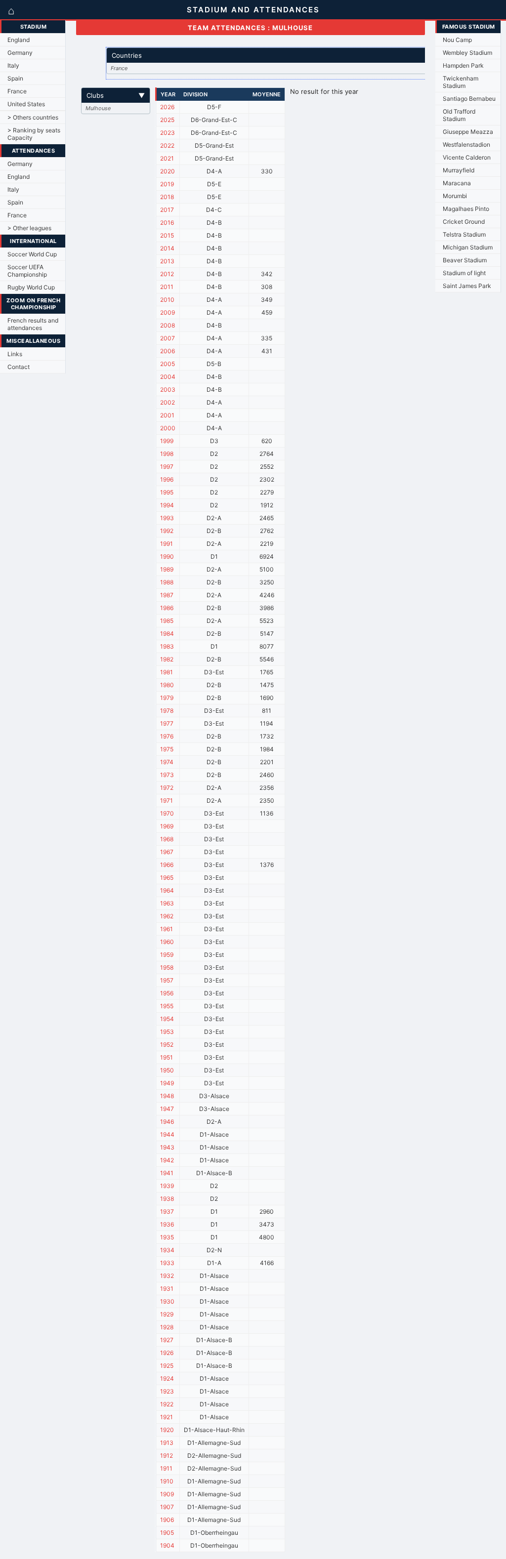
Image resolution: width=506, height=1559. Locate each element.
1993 (167, 518)
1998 (166, 453)
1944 (167, 1134)
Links (14, 354)
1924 (167, 1378)
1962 (166, 916)
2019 (167, 184)
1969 (166, 826)
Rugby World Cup (31, 287)
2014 (167, 248)
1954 (167, 1019)
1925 (166, 1365)
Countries (279, 55)
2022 (167, 145)
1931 (166, 1288)
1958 (166, 967)
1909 (167, 1494)
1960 (167, 941)
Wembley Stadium (467, 52)
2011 (166, 286)
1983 (167, 646)
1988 (166, 582)
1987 (166, 595)
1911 (166, 1468)
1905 (167, 1532)
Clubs (115, 95)
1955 (166, 1006)
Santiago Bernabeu (469, 98)
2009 (167, 312)
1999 (166, 441)
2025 (167, 119)
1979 (166, 697)
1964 (167, 890)
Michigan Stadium (468, 247)
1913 (166, 1442)
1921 (166, 1417)
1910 (166, 1481)
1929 (166, 1314)
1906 (167, 1519)
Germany (20, 52)
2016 (167, 222)
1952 (166, 1044)
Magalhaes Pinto (466, 208)
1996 (166, 479)
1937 (167, 1211)
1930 (167, 1301)
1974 (166, 762)
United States (26, 104)
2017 (167, 209)
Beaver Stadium (465, 260)
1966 (166, 864)
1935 (167, 1237)
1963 (167, 903)
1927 (166, 1340)
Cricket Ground (464, 221)
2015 (167, 235)
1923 (167, 1391)
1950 (167, 1070)
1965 (166, 877)
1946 (167, 1121)
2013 (167, 261)
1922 (166, 1404)
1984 (167, 633)
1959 (166, 954)
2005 (167, 364)
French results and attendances (32, 324)
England (18, 39)
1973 (167, 775)
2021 (167, 158)
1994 (167, 505)
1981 (166, 672)
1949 (167, 1083)
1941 (166, 1173)
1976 (166, 736)
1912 (166, 1455)
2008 (167, 325)
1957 (166, 980)
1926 (166, 1352)
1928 (166, 1327)
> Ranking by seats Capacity (33, 133)
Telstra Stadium (464, 234)
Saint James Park (467, 285)
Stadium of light (464, 273)
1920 (167, 1430)
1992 (166, 530)
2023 (167, 132)
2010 (167, 299)
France (17, 91)
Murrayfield (458, 170)
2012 (167, 274)
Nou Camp (457, 39)
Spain (15, 78)
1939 (167, 1186)
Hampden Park (463, 65)
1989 (166, 569)
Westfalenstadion (466, 144)
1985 (166, 620)
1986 (166, 608)
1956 (166, 993)
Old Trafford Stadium (459, 115)
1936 (167, 1224)
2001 (167, 415)
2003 (167, 389)
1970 (167, 813)
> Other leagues (29, 228)
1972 (166, 787)
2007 (167, 338)
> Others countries (32, 117)
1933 (167, 1263)
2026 (167, 107)
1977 (166, 723)
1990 (167, 556)
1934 (167, 1250)
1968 (166, 839)
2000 (167, 428)
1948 (167, 1096)
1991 (166, 543)
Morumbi (455, 196)
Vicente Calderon (467, 157)
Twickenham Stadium (460, 82)
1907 (167, 1507)
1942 (167, 1160)
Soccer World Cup (32, 254)
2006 (167, 351)
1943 (167, 1147)
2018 (167, 197)
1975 (166, 749)
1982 (166, 659)
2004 (167, 376)
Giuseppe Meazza (468, 131)
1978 (166, 710)
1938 (167, 1198)
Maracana (457, 183)
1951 (166, 1057)
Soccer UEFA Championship (27, 270)
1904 (167, 1545)
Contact (18, 366)
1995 (166, 492)
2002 (167, 402)
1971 (166, 800)
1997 (166, 466)
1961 (166, 929)
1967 (166, 852)
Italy (13, 65)
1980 (167, 685)
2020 (167, 171)
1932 (167, 1275)
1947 (167, 1108)
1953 (167, 1031)
